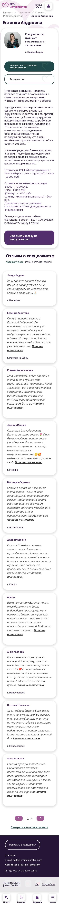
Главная (7, 12)
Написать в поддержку (22, 844)
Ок (37, 884)
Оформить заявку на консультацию (23, 237)
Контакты (10, 855)
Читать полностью (28, 462)
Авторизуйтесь (14, 262)
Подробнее (48, 884)
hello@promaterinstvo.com (27, 860)
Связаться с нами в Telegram (22, 864)
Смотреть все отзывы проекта (29, 827)
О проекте (24, 12)
